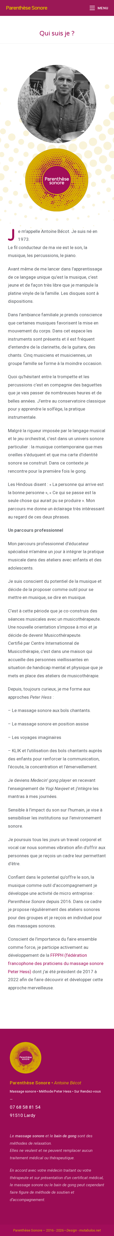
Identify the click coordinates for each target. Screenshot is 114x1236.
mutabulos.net (90, 1230)
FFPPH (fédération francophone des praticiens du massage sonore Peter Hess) (55, 963)
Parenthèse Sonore (26, 8)
